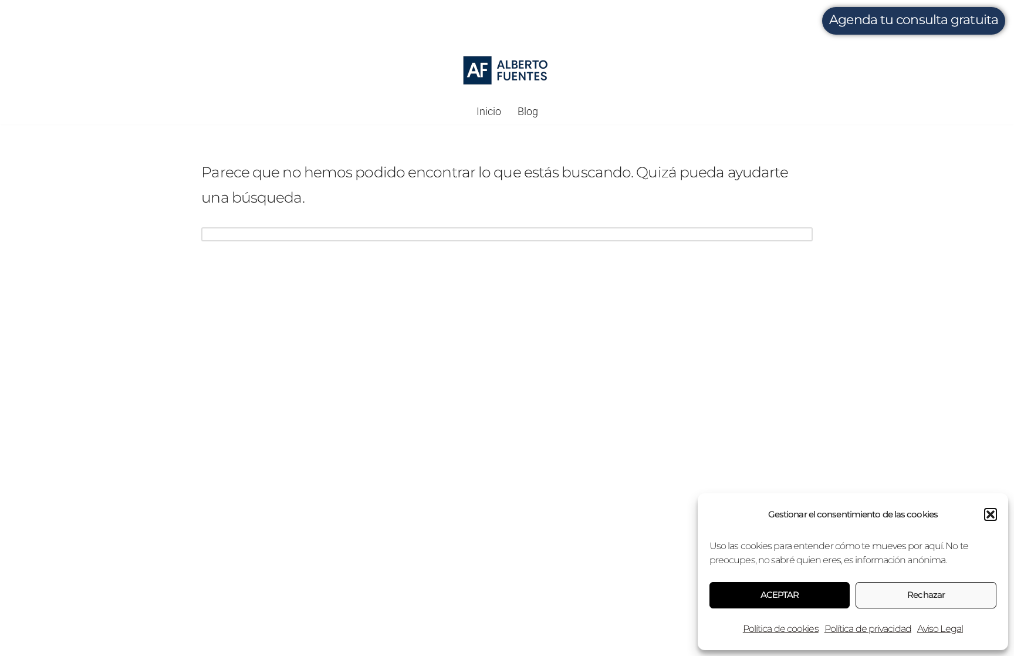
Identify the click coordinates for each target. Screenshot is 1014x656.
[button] (990, 514)
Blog (528, 111)
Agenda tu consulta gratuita (913, 20)
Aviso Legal (940, 628)
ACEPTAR (779, 594)
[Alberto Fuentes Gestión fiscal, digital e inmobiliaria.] (506, 70)
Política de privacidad (867, 628)
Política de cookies (781, 628)
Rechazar (926, 594)
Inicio (488, 111)
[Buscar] (799, 234)
